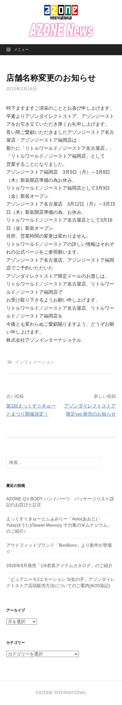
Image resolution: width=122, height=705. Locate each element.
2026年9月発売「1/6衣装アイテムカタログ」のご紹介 (59, 565)
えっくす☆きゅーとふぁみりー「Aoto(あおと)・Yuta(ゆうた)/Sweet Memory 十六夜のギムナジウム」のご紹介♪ (59, 525)
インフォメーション (34, 362)
